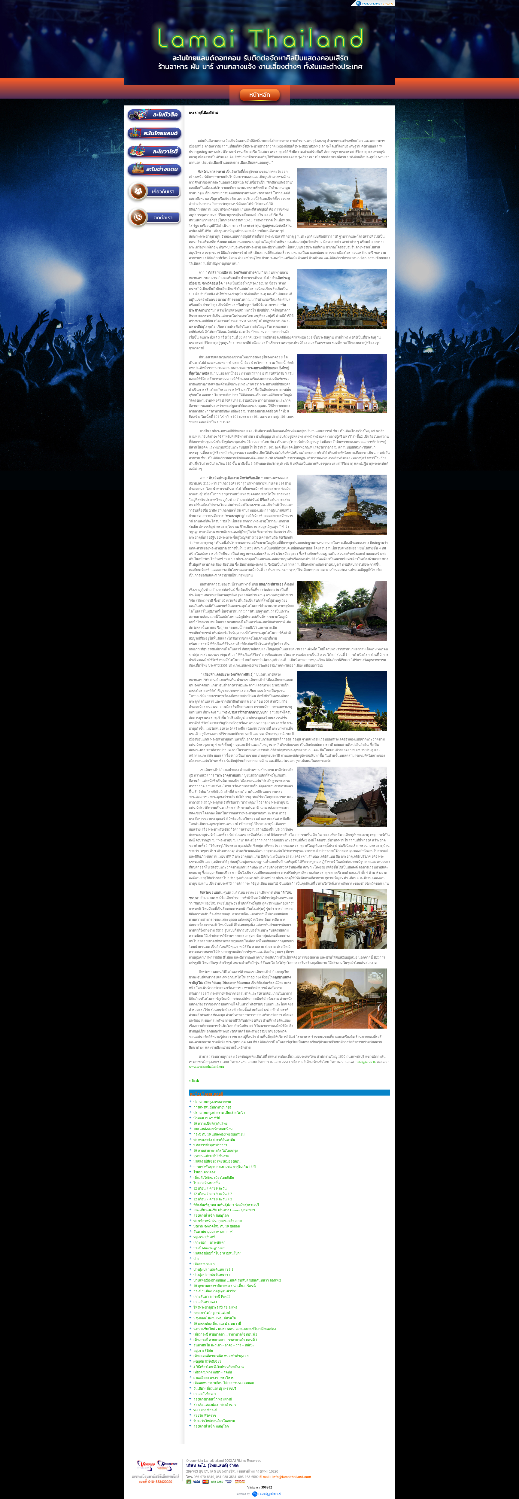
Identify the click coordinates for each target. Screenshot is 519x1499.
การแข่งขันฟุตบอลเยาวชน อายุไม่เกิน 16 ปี (224, 1167)
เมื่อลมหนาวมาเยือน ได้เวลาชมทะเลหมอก (223, 1383)
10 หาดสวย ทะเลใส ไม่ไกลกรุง (215, 1150)
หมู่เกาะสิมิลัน (203, 1350)
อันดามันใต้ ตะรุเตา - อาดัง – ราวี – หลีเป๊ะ (223, 1345)
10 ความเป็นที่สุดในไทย (210, 1123)
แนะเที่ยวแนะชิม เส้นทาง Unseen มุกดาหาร (224, 1210)
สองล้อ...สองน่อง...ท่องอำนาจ (214, 1404)
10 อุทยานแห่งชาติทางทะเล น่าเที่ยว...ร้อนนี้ (224, 1286)
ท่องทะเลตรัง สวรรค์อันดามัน (214, 1140)
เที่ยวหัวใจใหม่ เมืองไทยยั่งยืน (213, 1177)
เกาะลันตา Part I (205, 1302)
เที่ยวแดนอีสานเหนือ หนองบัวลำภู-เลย (220, 1356)
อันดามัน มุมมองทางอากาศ (212, 1231)
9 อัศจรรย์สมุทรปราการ (210, 1145)
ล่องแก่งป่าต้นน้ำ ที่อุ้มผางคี (212, 1399)
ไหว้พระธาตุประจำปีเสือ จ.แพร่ (215, 1307)
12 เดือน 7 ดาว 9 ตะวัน (210, 1188)
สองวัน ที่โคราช (204, 1415)
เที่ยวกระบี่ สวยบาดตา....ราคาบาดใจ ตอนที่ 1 (225, 1340)
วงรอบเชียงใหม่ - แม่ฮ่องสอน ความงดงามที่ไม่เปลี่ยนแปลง (234, 1329)
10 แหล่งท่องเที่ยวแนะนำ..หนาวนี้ (217, 1323)
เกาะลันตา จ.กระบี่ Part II (211, 1296)
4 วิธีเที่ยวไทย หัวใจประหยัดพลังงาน (218, 1367)
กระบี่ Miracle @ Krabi (209, 1248)
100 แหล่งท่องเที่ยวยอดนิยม (212, 1129)
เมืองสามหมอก (204, 1264)
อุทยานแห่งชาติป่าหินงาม (211, 1156)
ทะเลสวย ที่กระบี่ (205, 1410)
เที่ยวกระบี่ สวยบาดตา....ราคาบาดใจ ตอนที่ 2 (225, 1334)
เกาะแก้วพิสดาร (204, 1394)
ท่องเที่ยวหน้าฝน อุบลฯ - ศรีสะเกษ (217, 1221)
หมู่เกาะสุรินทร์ (204, 1237)
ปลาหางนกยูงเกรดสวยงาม (212, 1102)
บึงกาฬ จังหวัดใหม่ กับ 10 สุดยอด (216, 1226)
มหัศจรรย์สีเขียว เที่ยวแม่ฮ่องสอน (217, 1161)
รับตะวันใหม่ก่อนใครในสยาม (214, 1421)
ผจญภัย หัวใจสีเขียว (207, 1361)
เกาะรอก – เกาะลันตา (209, 1242)
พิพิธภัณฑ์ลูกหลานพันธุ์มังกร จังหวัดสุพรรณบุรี (226, 1204)
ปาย (196, 1258)
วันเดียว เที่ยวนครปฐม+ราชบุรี (214, 1388)
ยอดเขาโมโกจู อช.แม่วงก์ (211, 1313)
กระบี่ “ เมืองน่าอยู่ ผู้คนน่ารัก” (214, 1291)
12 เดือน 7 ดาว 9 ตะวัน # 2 (212, 1194)
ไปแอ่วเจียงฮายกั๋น (206, 1183)
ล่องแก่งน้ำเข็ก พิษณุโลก (211, 1215)
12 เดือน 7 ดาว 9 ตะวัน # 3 (212, 1199)
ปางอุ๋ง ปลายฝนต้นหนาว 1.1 (213, 1269)
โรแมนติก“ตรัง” (204, 1172)
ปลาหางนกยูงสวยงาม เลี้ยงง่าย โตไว (219, 1112)
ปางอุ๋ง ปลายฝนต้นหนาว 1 (212, 1275)
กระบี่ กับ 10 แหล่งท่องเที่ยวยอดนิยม (218, 1134)
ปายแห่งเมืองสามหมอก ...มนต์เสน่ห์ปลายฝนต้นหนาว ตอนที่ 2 (237, 1280)
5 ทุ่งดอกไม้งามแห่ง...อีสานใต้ (214, 1318)
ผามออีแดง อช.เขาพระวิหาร (213, 1377)
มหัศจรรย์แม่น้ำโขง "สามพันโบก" (217, 1253)
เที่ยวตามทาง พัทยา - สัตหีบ (212, 1372)
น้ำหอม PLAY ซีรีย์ (206, 1118)
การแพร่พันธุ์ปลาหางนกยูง (212, 1107)
